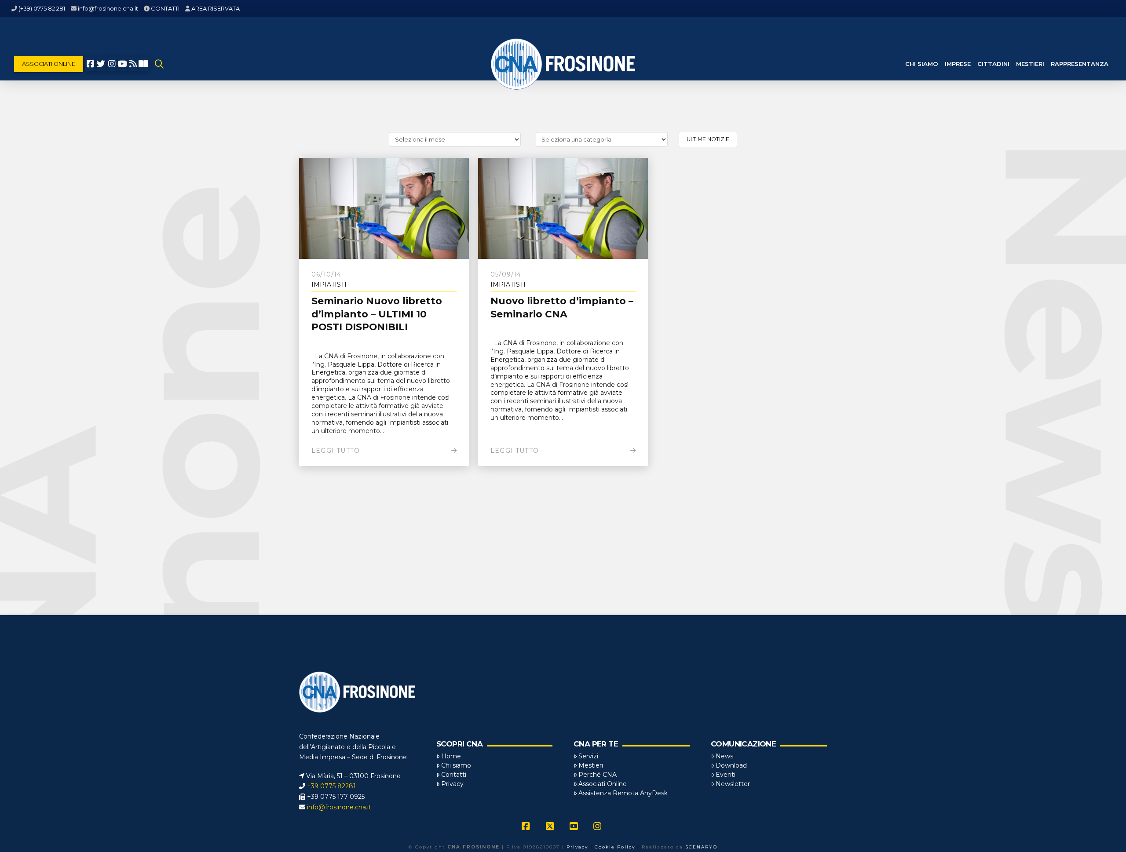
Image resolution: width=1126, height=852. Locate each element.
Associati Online (602, 784)
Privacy (452, 784)
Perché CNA (597, 775)
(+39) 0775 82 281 (41, 8)
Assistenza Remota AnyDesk (623, 793)
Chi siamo (456, 765)
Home (451, 756)
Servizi (588, 756)
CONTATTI (165, 8)
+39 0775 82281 (331, 786)
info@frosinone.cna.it (108, 8)
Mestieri (590, 765)
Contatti (453, 775)
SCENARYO (701, 847)
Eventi (725, 775)
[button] (159, 64)
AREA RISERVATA (215, 8)
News (724, 756)
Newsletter (733, 784)
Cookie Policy (615, 847)
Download (731, 765)
